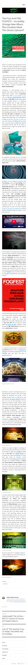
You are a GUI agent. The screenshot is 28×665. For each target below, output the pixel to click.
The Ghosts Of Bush (11, 324)
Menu (23, 4)
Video (3, 658)
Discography (5, 649)
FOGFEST (9, 272)
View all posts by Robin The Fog (19, 601)
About (3, 642)
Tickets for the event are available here (12, 208)
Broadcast (4, 645)
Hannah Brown (19, 453)
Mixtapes (4, 655)
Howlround (5, 652)
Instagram (19, 451)
